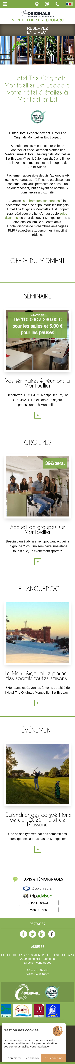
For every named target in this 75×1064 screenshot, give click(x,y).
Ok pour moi (55, 1058)
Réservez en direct (37, 30)
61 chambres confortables (41, 201)
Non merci (14, 1058)
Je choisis (32, 1058)
